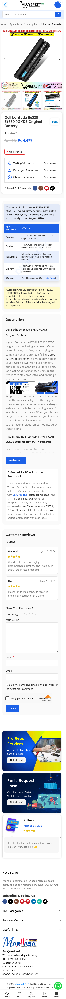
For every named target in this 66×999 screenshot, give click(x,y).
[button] (4, 59)
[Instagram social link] (40, 188)
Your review (13, 619)
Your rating (13, 614)
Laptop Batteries (52, 24)
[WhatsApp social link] (39, 901)
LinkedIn (31, 510)
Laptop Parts (33, 24)
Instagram (39, 506)
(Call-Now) (28, 966)
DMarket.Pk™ (22, 984)
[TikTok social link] (52, 188)
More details (49, 177)
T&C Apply (50, 278)
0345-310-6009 (11, 974)
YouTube (28, 506)
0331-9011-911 (31, 974)
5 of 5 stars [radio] (34, 614)
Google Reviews (24, 498)
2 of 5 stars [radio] (27, 614)
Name (10, 657)
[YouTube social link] (46, 188)
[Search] (58, 14)
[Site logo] (32, 4)
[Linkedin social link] (33, 901)
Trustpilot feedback (39, 494)
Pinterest (21, 510)
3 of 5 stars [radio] (29, 614)
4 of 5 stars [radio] (32, 614)
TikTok (49, 506)
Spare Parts (16, 24)
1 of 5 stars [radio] (24, 614)
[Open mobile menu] (5, 5)
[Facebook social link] (35, 188)
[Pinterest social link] (27, 901)
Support (7, 920)
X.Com (11, 510)
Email (10, 670)
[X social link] (10, 901)
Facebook (47, 510)
